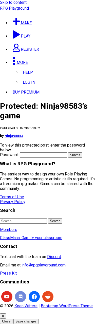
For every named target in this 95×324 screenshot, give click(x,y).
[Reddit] (48, 296)
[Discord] (20, 296)
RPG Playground (14, 8)
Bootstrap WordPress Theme (67, 305)
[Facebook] (34, 296)
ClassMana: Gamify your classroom (31, 237)
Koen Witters (25, 305)
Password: (10, 154)
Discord (54, 256)
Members (8, 229)
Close (6, 321)
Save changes (25, 321)
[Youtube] (7, 296)
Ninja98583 (14, 136)
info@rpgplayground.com (44, 265)
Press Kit (8, 273)
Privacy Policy (12, 201)
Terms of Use (12, 196)
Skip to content (13, 2)
